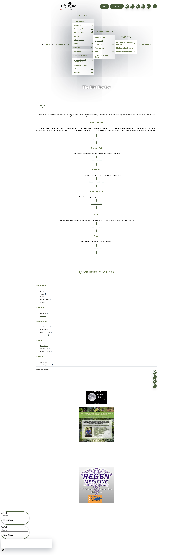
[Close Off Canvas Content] (3, 550)
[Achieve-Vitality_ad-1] (96, 503)
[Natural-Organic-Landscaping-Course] (96, 441)
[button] (155, 6)
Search (4, 513)
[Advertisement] (96, 454)
